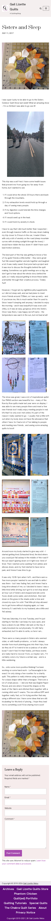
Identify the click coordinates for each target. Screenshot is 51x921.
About (43, 908)
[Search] (41, 8)
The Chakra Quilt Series (20, 908)
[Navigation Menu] (46, 8)
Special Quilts (38, 903)
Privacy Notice (25, 912)
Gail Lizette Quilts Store (32, 889)
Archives (8, 889)
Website (8, 808)
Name (8, 786)
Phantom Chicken (25, 894)
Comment (10, 819)
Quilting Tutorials (15, 903)
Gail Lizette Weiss (30, 883)
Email (8, 797)
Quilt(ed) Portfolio (26, 898)
